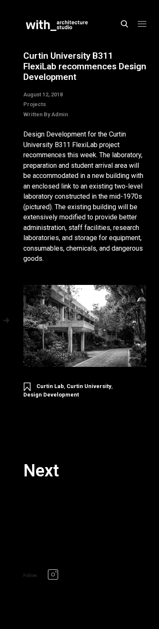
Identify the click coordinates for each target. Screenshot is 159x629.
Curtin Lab (50, 386)
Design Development (51, 394)
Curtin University (89, 386)
